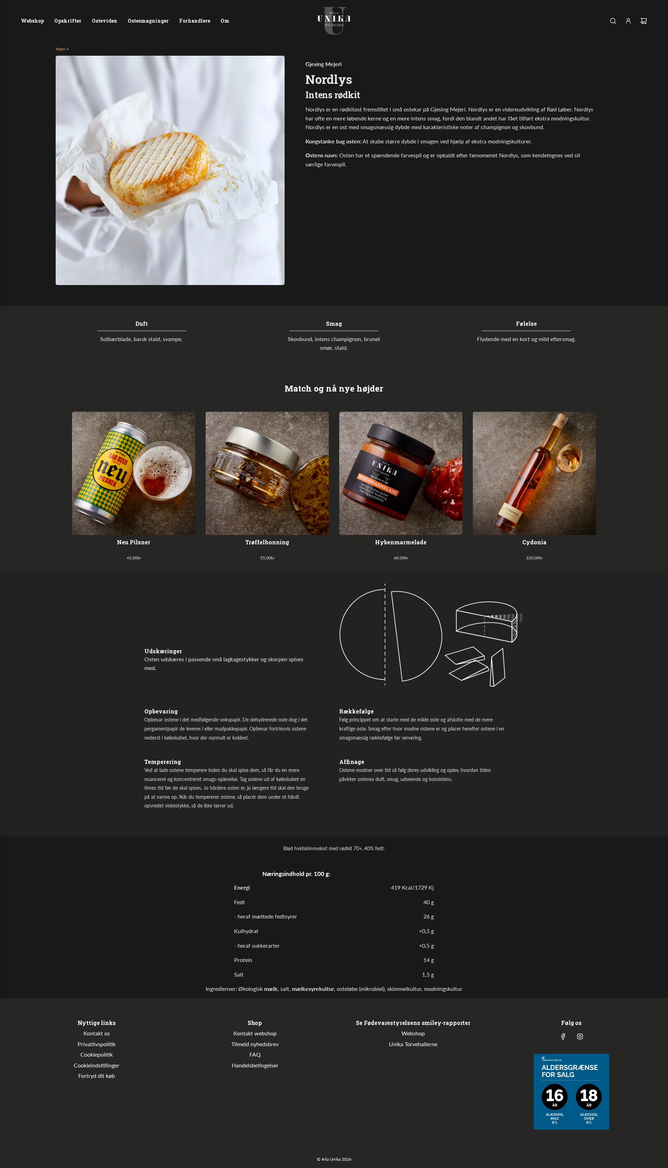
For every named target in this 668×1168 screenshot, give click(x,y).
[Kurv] (643, 21)
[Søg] (613, 21)
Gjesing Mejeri (323, 64)
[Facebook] (563, 1036)
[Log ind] (628, 21)
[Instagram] (580, 1036)
